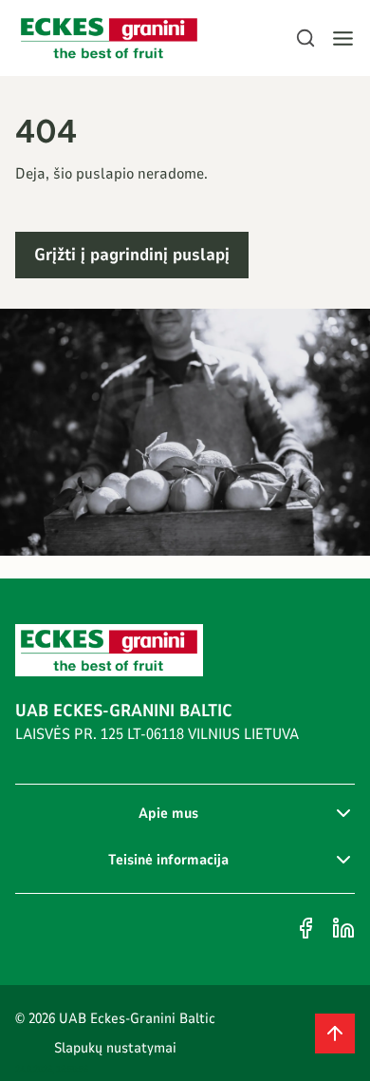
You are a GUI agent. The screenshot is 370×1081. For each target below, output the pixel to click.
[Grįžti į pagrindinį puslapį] (109, 38)
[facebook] (305, 928)
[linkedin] (343, 928)
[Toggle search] (305, 38)
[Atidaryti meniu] (343, 38)
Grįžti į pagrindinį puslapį (132, 254)
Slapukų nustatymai (115, 1047)
